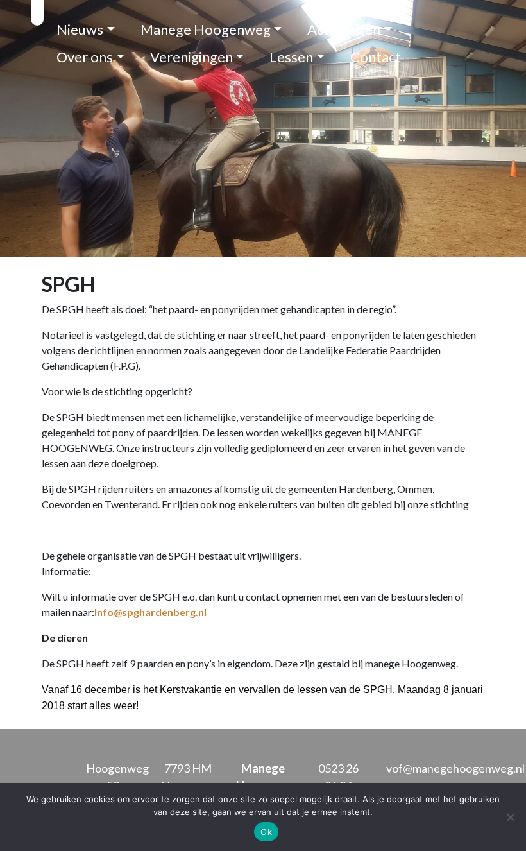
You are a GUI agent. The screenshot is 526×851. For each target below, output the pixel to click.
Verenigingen (191, 56)
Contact (375, 56)
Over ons (84, 56)
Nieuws (79, 29)
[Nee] (510, 817)
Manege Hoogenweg (205, 29)
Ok (266, 832)
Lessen (291, 56)
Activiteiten (343, 29)
